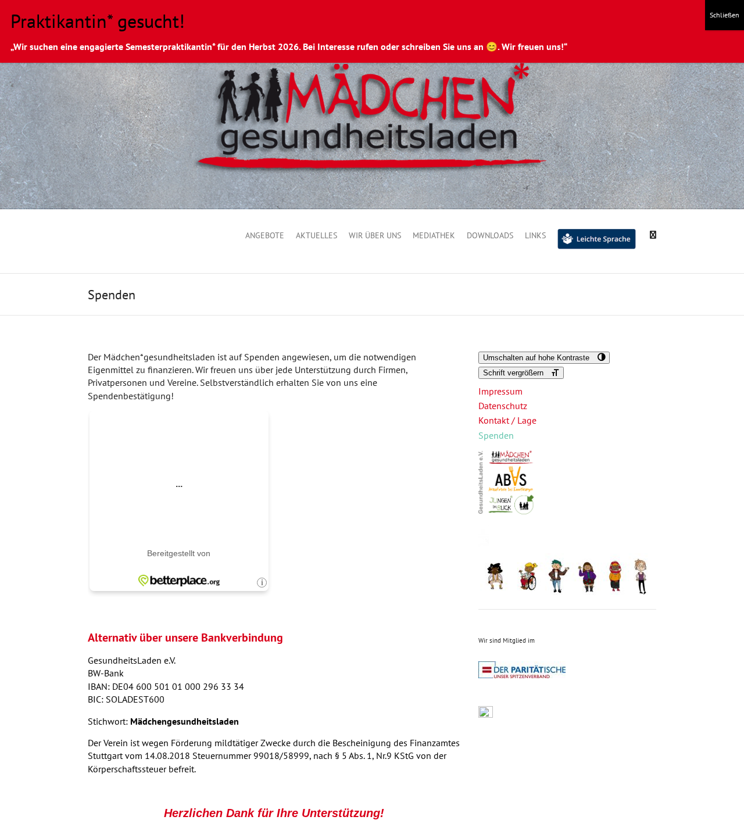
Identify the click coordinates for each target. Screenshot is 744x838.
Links (535, 235)
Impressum (500, 391)
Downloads (490, 235)
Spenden (496, 435)
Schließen (724, 14)
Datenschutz (502, 405)
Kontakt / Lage (507, 420)
